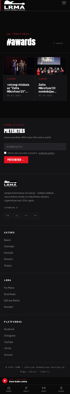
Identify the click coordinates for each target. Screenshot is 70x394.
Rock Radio (10, 294)
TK (35, 215)
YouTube (8, 342)
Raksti (7, 240)
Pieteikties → (16, 160)
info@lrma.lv (11, 207)
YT (26, 215)
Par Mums (9, 287)
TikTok (7, 348)
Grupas (8, 265)
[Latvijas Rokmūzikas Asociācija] (15, 5)
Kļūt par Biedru (12, 300)
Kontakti (8, 306)
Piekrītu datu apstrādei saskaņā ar (31, 153)
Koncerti (8, 259)
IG (16, 215)
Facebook (9, 329)
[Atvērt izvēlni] (64, 5)
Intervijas (9, 246)
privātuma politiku (46, 153)
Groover (8, 354)
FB (7, 215)
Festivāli (8, 252)
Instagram (9, 335)
